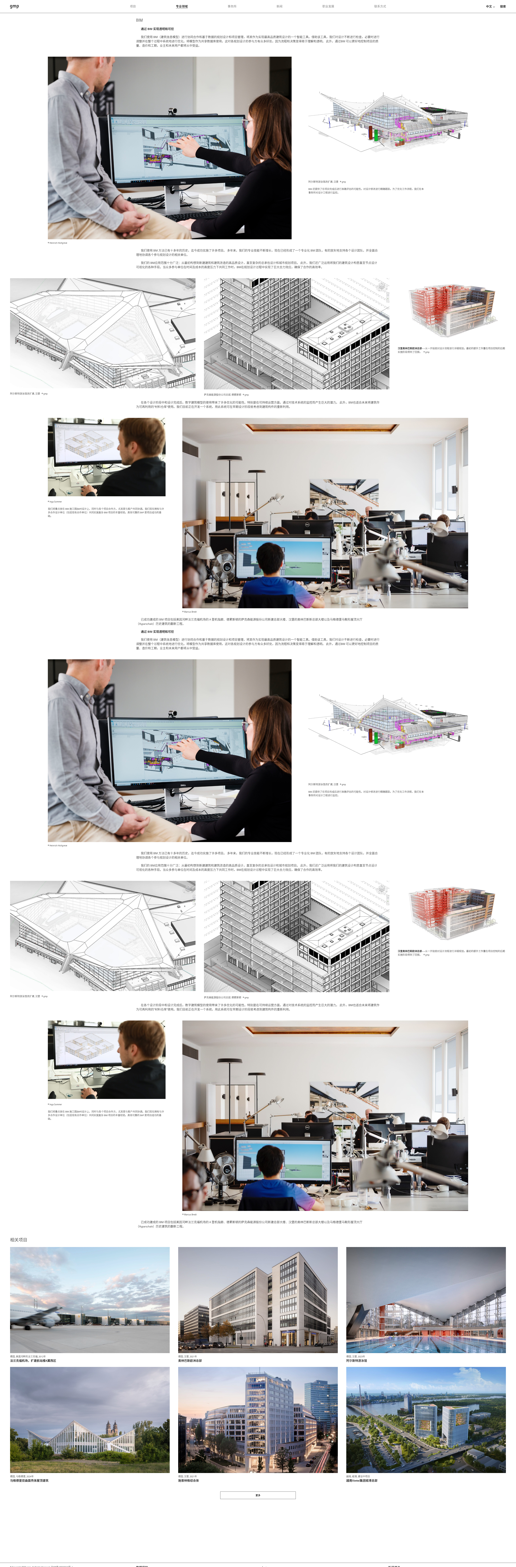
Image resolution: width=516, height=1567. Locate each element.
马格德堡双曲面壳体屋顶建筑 (29, 1480)
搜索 (503, 6)
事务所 (232, 6)
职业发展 (328, 6)
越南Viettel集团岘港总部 (361, 1480)
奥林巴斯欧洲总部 (190, 1360)
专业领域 (182, 6)
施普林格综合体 (188, 1480)
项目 (133, 6)
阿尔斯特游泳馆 (356, 1360)
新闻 (279, 6)
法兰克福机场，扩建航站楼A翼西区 (33, 1360)
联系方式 (380, 6)
